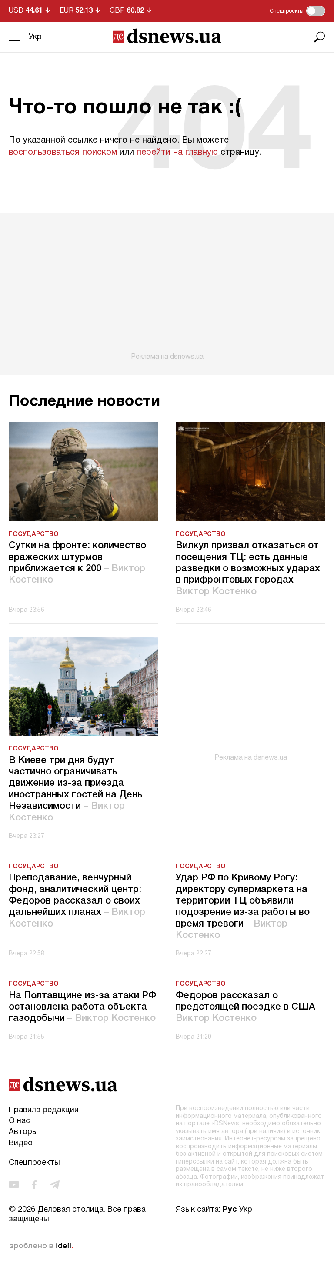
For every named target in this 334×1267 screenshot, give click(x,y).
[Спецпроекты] (315, 11)
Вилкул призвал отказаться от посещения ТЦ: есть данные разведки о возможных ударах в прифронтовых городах (248, 568)
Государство (34, 534)
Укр (35, 37)
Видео (21, 1143)
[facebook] (34, 1184)
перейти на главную (177, 153)
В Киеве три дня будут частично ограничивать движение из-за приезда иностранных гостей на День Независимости (76, 789)
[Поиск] (319, 37)
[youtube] (14, 1184)
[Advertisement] (167, 287)
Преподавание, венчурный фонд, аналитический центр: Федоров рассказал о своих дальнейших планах (77, 901)
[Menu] (14, 37)
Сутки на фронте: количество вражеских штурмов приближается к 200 (77, 562)
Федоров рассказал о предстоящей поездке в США (249, 1007)
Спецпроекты (34, 1163)
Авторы (23, 1132)
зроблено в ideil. (41, 1246)
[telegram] (54, 1184)
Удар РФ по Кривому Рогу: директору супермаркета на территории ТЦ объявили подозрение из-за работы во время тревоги (243, 907)
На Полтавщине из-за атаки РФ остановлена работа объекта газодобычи (82, 1007)
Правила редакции (44, 1110)
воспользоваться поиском (63, 153)
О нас (19, 1121)
